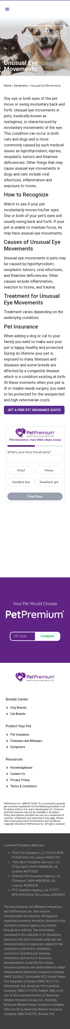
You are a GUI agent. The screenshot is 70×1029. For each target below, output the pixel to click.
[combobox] (32, 30)
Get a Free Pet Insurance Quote (34, 410)
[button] (7, 9)
